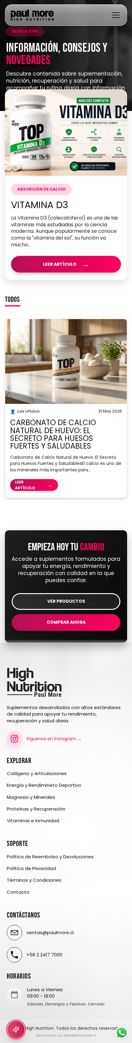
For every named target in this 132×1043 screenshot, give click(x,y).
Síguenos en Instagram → (54, 739)
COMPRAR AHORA (66, 622)
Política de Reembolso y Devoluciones (50, 857)
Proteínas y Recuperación (36, 809)
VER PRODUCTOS (66, 601)
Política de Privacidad (31, 868)
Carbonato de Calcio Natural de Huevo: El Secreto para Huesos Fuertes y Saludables (53, 434)
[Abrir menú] (115, 15)
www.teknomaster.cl (80, 1035)
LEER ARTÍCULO (66, 264)
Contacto (18, 892)
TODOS (12, 300)
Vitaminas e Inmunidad (33, 821)
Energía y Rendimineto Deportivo (44, 785)
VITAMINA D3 (39, 204)
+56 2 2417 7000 (44, 954)
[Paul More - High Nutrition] (32, 15)
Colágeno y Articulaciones (37, 773)
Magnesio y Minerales (31, 797)
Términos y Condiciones (34, 880)
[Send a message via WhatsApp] (122, 1032)
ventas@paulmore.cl (50, 932)
